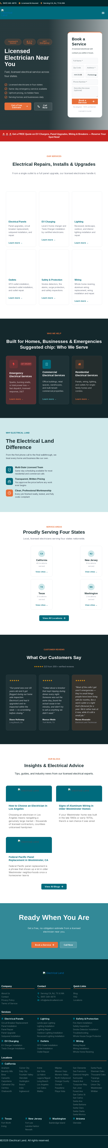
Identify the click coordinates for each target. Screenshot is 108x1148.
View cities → (91, 605)
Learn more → (15, 243)
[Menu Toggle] (103, 12)
